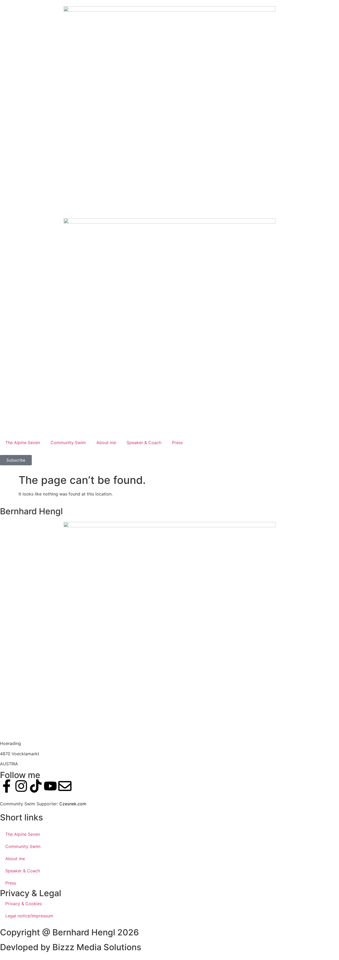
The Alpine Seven (22, 442)
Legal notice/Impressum (29, 915)
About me (106, 442)
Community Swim (68, 442)
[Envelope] (65, 786)
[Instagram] (21, 786)
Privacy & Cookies (23, 903)
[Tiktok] (35, 786)
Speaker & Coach (144, 442)
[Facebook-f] (6, 786)
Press (177, 442)
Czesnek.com (72, 803)
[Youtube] (50, 786)
